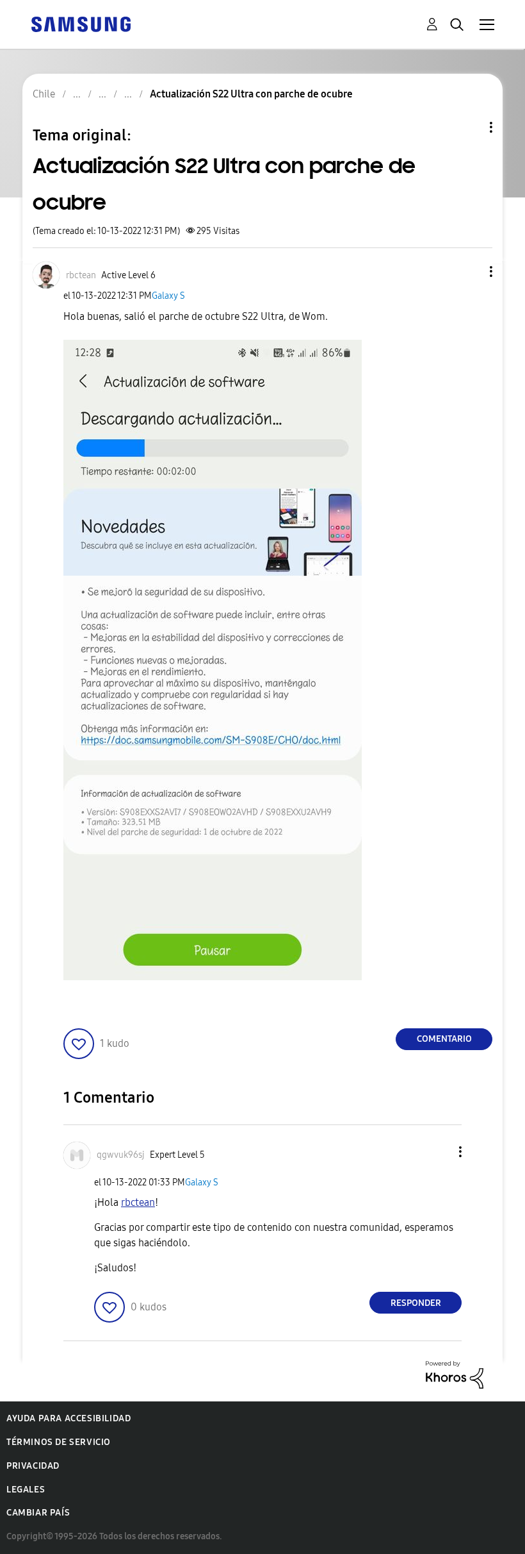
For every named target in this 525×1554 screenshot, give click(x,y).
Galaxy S (168, 295)
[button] (470, 271)
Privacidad (33, 1465)
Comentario (444, 1038)
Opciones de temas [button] (469, 127)
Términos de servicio (58, 1442)
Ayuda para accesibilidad (68, 1418)
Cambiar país (38, 1512)
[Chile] (81, 23)
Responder (416, 1303)
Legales (25, 1489)
